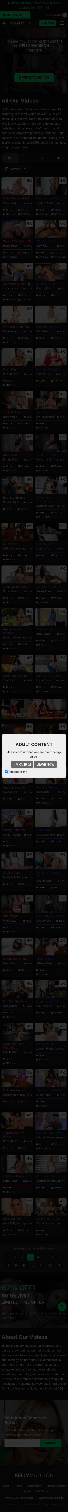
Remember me (17, 772)
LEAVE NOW (45, 764)
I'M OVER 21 (22, 764)
